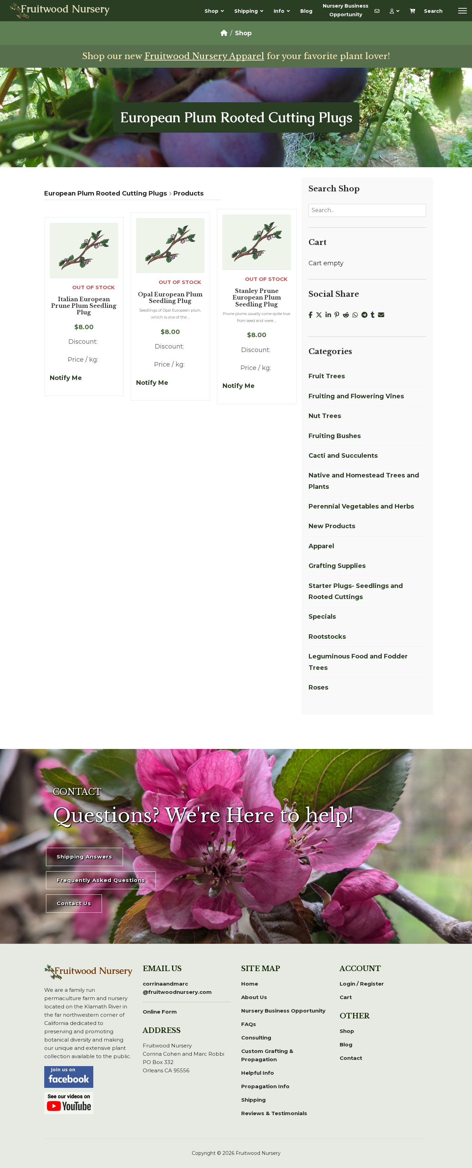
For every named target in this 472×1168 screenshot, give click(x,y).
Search (433, 11)
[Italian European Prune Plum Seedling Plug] (84, 250)
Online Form (160, 1011)
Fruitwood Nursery (65, 10)
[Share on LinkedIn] (329, 315)
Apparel (321, 546)
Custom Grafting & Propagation (267, 1055)
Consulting (256, 1037)
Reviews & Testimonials (274, 1113)
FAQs (248, 1024)
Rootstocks (327, 636)
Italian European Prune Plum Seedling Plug (83, 306)
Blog (306, 11)
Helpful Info (257, 1073)
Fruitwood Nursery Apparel (204, 56)
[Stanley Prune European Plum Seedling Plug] (257, 242)
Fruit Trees (327, 376)
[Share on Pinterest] (338, 315)
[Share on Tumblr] (374, 315)
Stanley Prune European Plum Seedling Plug (257, 297)
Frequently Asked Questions (101, 880)
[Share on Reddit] (347, 315)
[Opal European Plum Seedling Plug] (170, 245)
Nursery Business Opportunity (345, 10)
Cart (346, 997)
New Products (332, 526)
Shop (211, 11)
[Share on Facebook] (312, 315)
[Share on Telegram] (366, 315)
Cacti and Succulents (343, 455)
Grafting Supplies (337, 566)
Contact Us (74, 903)
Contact (351, 1058)
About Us (254, 997)
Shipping (246, 11)
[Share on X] (320, 315)
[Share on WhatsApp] (356, 315)
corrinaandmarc (177, 987)
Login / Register (362, 983)
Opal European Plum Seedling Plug (170, 297)
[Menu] (462, 10)
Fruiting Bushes (335, 436)
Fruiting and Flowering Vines (356, 396)
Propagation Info (265, 1086)
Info (279, 11)
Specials (322, 616)
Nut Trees (325, 416)
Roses (318, 687)
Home (249, 983)
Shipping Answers (84, 856)
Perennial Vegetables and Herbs (361, 506)
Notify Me (66, 378)
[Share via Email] (382, 315)
